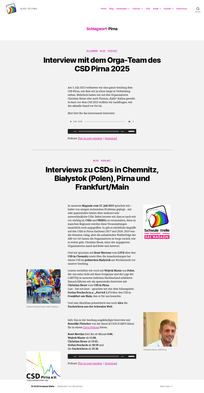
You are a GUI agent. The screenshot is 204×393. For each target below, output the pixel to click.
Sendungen (121, 8)
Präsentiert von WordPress (70, 386)
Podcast (136, 8)
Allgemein (92, 51)
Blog (111, 8)
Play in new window (90, 138)
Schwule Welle (46, 386)
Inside (156, 8)
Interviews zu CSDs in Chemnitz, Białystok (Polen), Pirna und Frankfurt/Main (102, 178)
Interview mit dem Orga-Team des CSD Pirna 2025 (102, 64)
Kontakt (167, 8)
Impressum (181, 8)
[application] (102, 131)
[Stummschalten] (126, 131)
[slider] (131, 131)
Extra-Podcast (91, 327)
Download (111, 138)
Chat (148, 8)
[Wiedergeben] (71, 131)
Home (103, 8)
